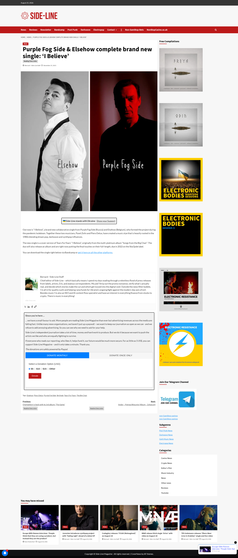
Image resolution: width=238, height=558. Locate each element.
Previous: (44, 403)
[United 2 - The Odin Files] (181, 125)
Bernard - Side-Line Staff (32, 65)
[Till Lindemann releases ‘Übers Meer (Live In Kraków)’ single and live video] (198, 517)
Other (52, 369)
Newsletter (45, 29)
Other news (166, 483)
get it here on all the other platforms (95, 252)
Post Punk (73, 29)
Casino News (166, 458)
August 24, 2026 (42, 542)
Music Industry (167, 473)
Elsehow (30, 395)
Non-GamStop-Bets (134, 29)
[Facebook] (32, 307)
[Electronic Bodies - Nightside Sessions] (181, 179)
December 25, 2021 (49, 65)
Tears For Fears (70, 395)
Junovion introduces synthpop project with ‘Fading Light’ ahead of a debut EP (78, 534)
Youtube (164, 493)
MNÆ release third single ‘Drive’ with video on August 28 (157, 534)
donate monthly (57, 355)
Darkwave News (166, 435)
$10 (38, 369)
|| (121, 29)
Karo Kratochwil (30, 542)
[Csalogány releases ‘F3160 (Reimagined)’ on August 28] (119, 517)
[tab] (57, 355)
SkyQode (60, 395)
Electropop (98, 29)
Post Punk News (165, 430)
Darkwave (85, 29)
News (23, 29)
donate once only (120, 355)
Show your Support (106, 221)
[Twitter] (25, 307)
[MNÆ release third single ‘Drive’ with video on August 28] (159, 517)
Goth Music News (166, 439)
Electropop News (166, 443)
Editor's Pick (166, 468)
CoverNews (136, 554)
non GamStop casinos (168, 415)
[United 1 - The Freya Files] (181, 70)
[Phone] (35, 307)
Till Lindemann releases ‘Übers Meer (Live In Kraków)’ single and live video (197, 534)
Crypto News (166, 463)
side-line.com (30, 300)
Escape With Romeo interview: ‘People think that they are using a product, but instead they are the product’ (39, 536)
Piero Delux (38, 395)
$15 (44, 369)
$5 (32, 369)
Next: (137, 403)
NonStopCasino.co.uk (157, 29)
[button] (215, 30)
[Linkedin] (29, 307)
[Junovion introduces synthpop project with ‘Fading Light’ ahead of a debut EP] (79, 517)
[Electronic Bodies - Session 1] (181, 234)
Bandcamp (59, 29)
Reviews (33, 29)
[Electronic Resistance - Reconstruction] (181, 289)
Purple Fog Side (50, 395)
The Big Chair (82, 395)
